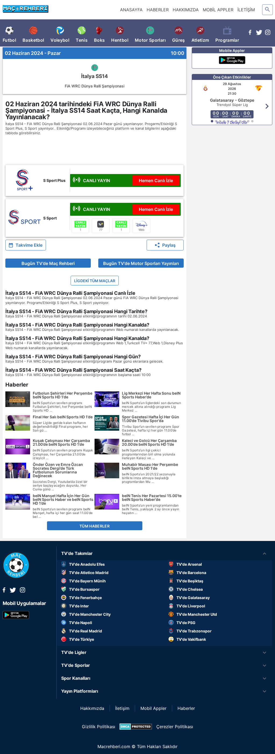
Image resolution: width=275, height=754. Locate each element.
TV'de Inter (79, 606)
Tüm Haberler (94, 526)
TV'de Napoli (80, 622)
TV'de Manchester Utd (196, 614)
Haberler (186, 708)
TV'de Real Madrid (85, 631)
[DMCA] (135, 726)
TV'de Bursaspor (84, 589)
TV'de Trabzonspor (194, 631)
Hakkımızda (92, 708)
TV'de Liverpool (190, 606)
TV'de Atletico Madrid (88, 572)
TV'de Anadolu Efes (87, 564)
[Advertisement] (102, 149)
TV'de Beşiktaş (189, 581)
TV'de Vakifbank (191, 639)
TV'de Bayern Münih (87, 581)
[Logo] (16, 577)
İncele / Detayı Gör (232, 122)
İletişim (122, 708)
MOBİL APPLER (218, 9)
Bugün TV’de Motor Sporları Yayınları (141, 263)
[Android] (232, 61)
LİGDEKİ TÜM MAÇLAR (94, 280)
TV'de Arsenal (189, 564)
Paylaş (169, 245)
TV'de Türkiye (81, 639)
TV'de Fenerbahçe (85, 597)
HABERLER (158, 9)
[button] (164, 553)
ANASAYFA (131, 9)
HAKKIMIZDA (186, 9)
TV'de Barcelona (191, 572)
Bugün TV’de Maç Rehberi (48, 263)
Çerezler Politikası (174, 726)
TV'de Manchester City (90, 614)
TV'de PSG (186, 622)
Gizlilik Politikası (98, 726)
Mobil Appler (153, 708)
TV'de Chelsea (189, 589)
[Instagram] (267, 33)
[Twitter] (259, 33)
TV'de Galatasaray (193, 597)
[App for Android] (16, 617)
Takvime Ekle (29, 245)
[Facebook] (250, 33)
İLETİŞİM (246, 9)
